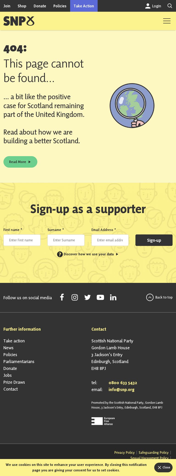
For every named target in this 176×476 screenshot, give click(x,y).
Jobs (7, 375)
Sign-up (154, 240)
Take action (14, 341)
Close (166, 467)
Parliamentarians (18, 361)
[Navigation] (167, 21)
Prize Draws (14, 382)
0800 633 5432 (123, 383)
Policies (59, 5)
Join (6, 5)
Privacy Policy (124, 452)
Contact (10, 389)
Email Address (103, 229)
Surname (55, 229)
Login (156, 5)
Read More (18, 161)
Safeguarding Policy (154, 452)
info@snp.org (122, 389)
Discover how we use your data (87, 254)
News (8, 348)
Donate (40, 5)
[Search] (170, 6)
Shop (22, 5)
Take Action (84, 5)
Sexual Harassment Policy (149, 458)
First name (12, 229)
